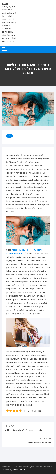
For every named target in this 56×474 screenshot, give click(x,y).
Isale (5, 3)
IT (9, 136)
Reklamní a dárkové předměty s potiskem (25, 430)
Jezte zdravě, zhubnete (39, 442)
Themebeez (19, 469)
